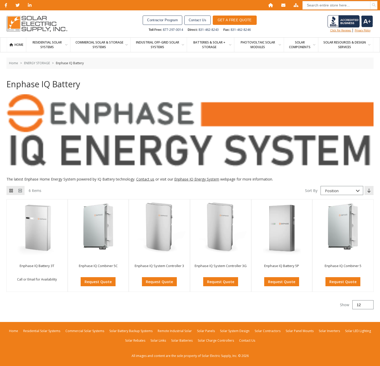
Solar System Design (234, 331)
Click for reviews (341, 30)
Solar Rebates (135, 340)
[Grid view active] (11, 190)
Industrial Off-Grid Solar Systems (157, 44)
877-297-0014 (173, 29)
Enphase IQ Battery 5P (281, 265)
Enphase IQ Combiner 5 (343, 265)
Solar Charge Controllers (216, 340)
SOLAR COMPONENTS (299, 44)
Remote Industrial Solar (175, 331)
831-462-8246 (241, 29)
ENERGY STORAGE (37, 63)
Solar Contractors (267, 331)
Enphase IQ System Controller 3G (221, 265)
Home (18, 44)
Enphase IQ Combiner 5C (98, 265)
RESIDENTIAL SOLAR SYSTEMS (47, 44)
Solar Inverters (329, 331)
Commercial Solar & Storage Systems (99, 44)
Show (344, 304)
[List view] (20, 190)
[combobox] (342, 190)
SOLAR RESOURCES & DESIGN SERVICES (344, 44)
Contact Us (197, 20)
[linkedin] (29, 5)
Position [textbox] (332, 190)
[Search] (373, 5)
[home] (269, 5)
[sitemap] (295, 5)
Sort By (311, 190)
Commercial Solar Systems (84, 331)
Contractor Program (162, 20)
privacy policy (362, 30)
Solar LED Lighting (358, 331)
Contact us (145, 179)
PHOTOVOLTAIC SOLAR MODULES (258, 44)
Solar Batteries (182, 340)
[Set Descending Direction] (369, 190)
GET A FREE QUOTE (235, 20)
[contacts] (282, 5)
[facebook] (5, 5)
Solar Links (158, 340)
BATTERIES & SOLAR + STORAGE (209, 44)
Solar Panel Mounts (300, 331)
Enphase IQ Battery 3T (37, 265)
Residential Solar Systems (41, 331)
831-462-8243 (209, 29)
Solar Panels (206, 331)
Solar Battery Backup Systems (131, 331)
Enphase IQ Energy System (196, 179)
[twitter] (16, 5)
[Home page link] (39, 23)
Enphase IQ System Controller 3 (159, 265)
